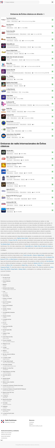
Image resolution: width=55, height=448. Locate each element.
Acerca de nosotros (5, 436)
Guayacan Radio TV (6, 267)
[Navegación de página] (52, 2)
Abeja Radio (14, 269)
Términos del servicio (6, 434)
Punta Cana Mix (27, 255)
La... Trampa (38, 265)
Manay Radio (22, 269)
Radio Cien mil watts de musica (42, 246)
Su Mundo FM (50, 257)
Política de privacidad (6, 432)
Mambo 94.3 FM (38, 263)
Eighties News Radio (22, 238)
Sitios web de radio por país (35, 425)
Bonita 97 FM (4, 259)
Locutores (31, 422)
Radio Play (25, 265)
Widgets (31, 424)
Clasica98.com (29, 246)
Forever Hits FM (13, 240)
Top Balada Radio (5, 244)
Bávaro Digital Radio (38, 255)
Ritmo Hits (9, 265)
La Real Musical (13, 259)
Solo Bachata (49, 261)
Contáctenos (4, 438)
